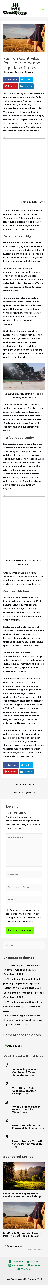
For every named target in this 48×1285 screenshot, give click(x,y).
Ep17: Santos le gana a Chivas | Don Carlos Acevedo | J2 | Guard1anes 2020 (23, 1006)
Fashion (19, 72)
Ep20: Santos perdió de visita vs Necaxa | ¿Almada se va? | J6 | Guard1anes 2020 (21, 969)
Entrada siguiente (24, 792)
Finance (29, 72)
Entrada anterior (24, 784)
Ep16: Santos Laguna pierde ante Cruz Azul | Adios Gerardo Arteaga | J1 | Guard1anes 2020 (23, 1020)
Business (8, 72)
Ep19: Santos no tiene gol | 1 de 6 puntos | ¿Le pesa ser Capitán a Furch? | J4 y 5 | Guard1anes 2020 (22, 983)
